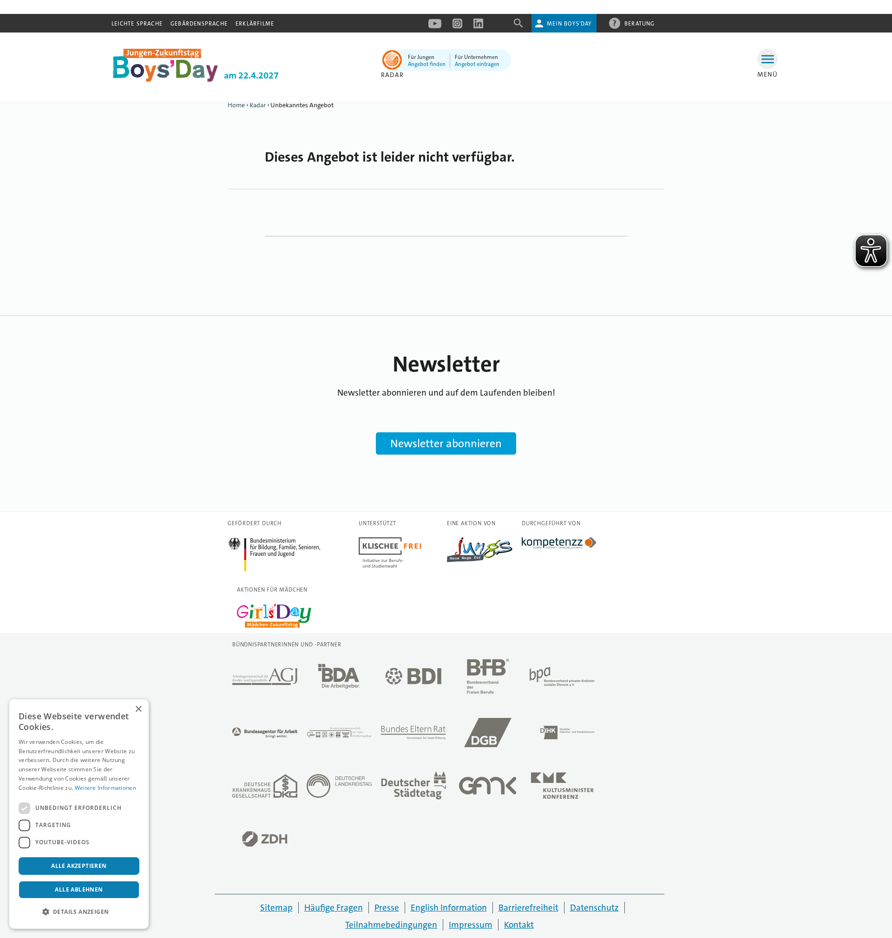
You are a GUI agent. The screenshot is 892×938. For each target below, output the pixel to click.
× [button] (138, 709)
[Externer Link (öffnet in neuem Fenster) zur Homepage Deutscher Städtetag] (413, 788)
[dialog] (79, 814)
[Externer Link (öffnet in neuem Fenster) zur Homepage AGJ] (264, 679)
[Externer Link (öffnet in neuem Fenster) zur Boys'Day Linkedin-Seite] (478, 26)
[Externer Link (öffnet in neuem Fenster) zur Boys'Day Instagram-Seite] (457, 26)
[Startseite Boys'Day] (165, 79)
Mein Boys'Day (569, 23)
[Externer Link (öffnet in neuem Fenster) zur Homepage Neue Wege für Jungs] (479, 560)
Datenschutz (594, 907)
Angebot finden (427, 64)
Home (236, 105)
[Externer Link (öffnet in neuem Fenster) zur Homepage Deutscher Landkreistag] (339, 788)
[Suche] (518, 26)
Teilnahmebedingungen (391, 925)
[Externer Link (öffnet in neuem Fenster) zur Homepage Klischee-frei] (390, 565)
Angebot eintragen (477, 64)
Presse (386, 907)
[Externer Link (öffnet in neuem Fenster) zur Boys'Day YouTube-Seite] (434, 26)
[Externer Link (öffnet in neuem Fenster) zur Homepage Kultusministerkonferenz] (562, 788)
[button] (79, 912)
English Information (449, 907)
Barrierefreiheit (528, 907)
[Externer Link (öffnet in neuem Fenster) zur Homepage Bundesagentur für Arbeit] (264, 735)
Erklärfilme (255, 23)
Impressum (470, 925)
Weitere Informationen (105, 788)
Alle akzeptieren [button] (78, 866)
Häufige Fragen (333, 907)
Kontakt (519, 925)
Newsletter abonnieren (446, 443)
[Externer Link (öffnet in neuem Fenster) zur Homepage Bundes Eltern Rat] (413, 735)
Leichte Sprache (137, 23)
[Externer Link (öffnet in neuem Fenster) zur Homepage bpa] (562, 679)
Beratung (639, 23)
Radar (257, 105)
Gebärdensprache (199, 23)
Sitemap (276, 907)
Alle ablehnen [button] (79, 889)
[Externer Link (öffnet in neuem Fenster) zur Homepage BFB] (487, 678)
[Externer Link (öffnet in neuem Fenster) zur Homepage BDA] (339, 679)
